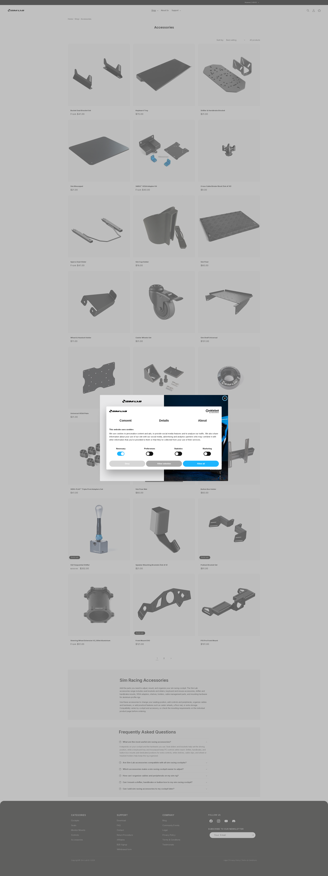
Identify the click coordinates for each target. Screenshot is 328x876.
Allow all (201, 464)
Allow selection (164, 464)
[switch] (149, 454)
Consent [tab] (126, 420)
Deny (127, 464)
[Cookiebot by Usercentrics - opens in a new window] (207, 411)
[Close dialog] (225, 398)
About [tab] (202, 420)
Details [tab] (164, 420)
